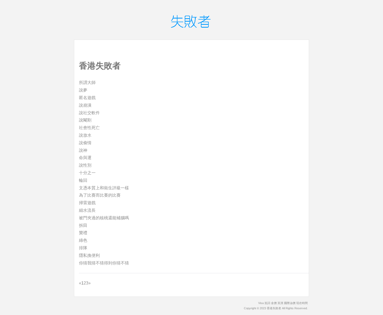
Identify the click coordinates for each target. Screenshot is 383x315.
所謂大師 (87, 82)
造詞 (267, 303)
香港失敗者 (274, 308)
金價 (274, 303)
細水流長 (87, 210)
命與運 (85, 157)
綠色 (83, 240)
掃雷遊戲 (87, 203)
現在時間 (302, 303)
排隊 (83, 248)
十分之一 (87, 173)
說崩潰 (85, 105)
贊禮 (83, 233)
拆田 (83, 225)
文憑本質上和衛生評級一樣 (104, 188)
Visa (261, 303)
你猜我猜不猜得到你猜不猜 (104, 263)
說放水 (85, 135)
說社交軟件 (89, 113)
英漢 (280, 303)
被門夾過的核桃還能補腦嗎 (104, 218)
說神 (83, 150)
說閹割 (85, 120)
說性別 (85, 165)
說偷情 (85, 143)
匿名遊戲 (87, 97)
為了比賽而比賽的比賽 (100, 195)
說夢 (83, 90)
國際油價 (289, 303)
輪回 (83, 180)
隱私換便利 (89, 255)
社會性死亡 (89, 127)
